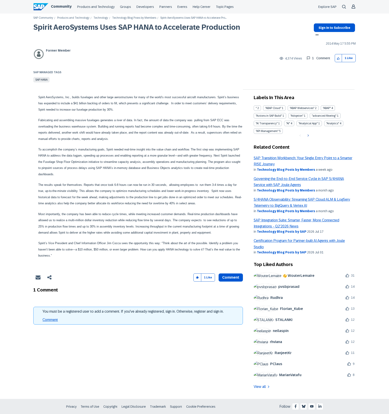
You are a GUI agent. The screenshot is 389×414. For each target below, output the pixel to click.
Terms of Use (90, 406)
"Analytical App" (308, 123)
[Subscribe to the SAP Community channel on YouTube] (312, 406)
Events (182, 7)
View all (260, 387)
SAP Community (43, 17)
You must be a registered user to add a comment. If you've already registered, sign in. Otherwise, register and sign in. (133, 311)
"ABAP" (327, 108)
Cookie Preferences (200, 406)
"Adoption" (296, 115)
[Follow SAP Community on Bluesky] (303, 406)
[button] (338, 58)
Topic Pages (225, 7)
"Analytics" (332, 123)
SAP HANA (41, 79)
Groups (125, 7)
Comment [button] (230, 277)
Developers (145, 7)
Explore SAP (327, 7)
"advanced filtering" (324, 115)
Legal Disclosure (134, 406)
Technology (100, 17)
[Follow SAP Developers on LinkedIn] (320, 406)
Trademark (158, 406)
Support (176, 406)
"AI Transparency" (267, 123)
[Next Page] (308, 135)
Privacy (71, 406)
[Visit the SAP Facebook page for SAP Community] (295, 406)
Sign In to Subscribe (334, 28)
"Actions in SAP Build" (269, 115)
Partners (165, 7)
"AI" (288, 123)
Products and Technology (96, 7)
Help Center (201, 7)
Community (61, 6)
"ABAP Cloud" (273, 108)
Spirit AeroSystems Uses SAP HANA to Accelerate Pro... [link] (193, 17)
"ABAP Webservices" (302, 108)
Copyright (110, 406)
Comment (50, 320)
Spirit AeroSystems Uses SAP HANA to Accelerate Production (136, 27)
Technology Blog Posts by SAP (281, 231)
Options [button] (316, 35)
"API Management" (267, 131)
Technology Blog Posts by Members (134, 17)
